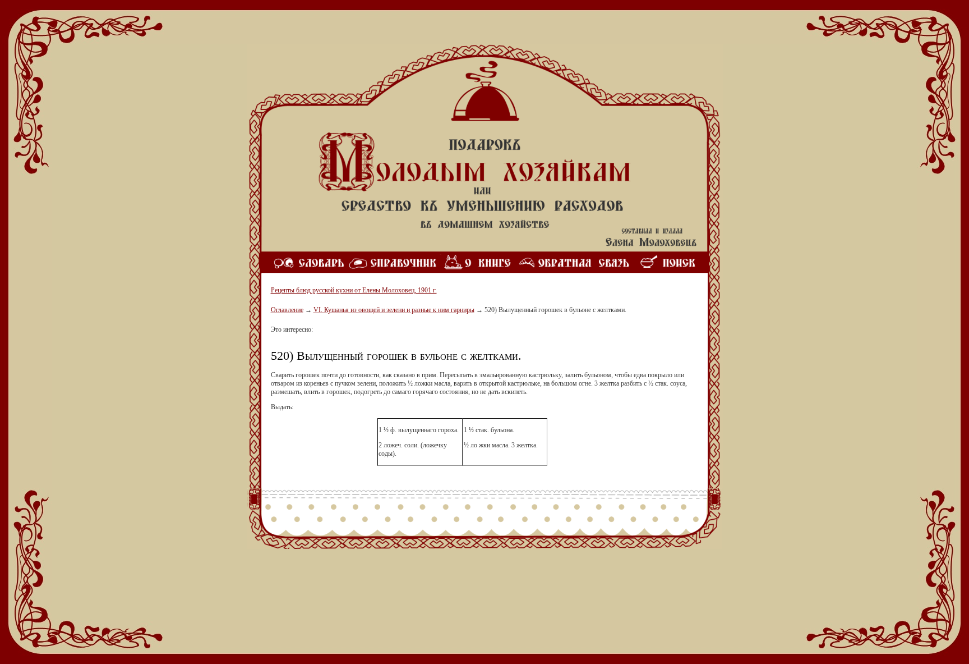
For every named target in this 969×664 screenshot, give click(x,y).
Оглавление (287, 310)
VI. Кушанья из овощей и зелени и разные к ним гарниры (393, 310)
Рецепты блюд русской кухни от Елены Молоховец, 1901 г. (354, 290)
